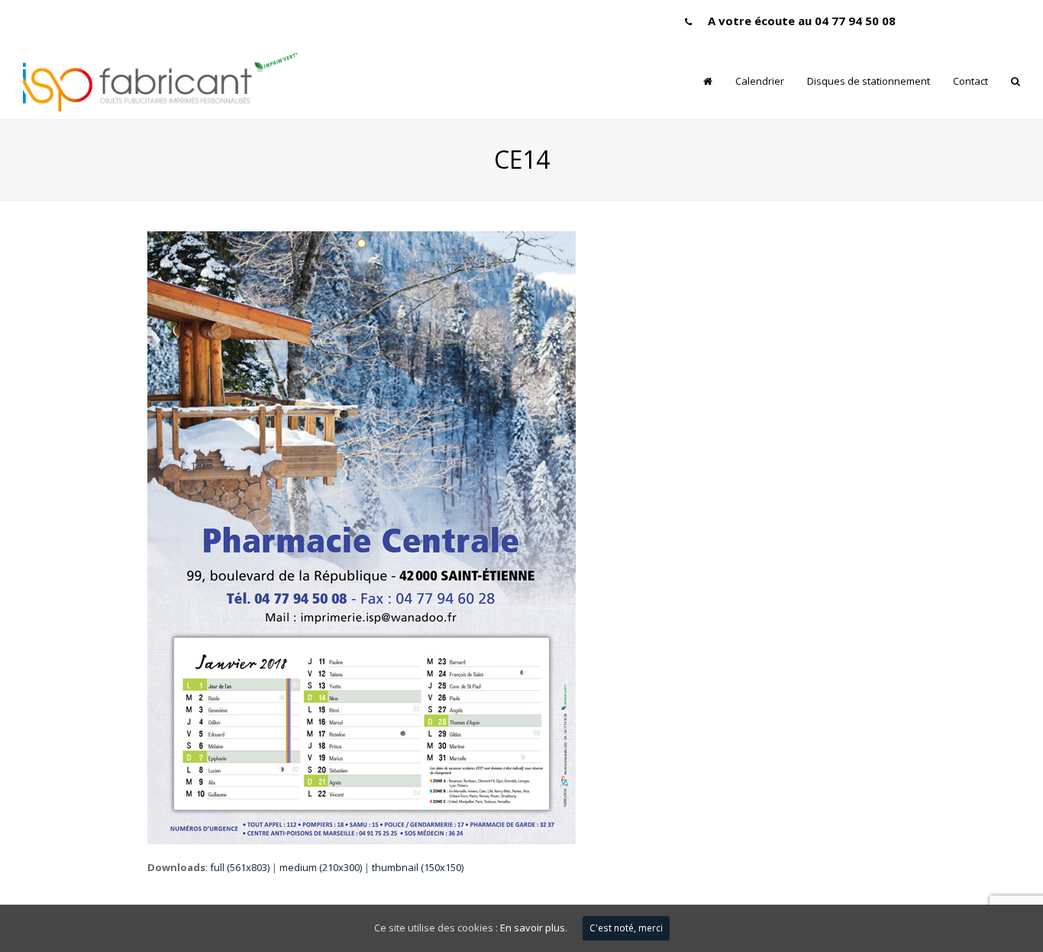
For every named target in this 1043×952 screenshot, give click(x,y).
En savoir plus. (533, 927)
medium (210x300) (320, 867)
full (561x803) (240, 867)
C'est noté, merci (626, 927)
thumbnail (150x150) (417, 867)
